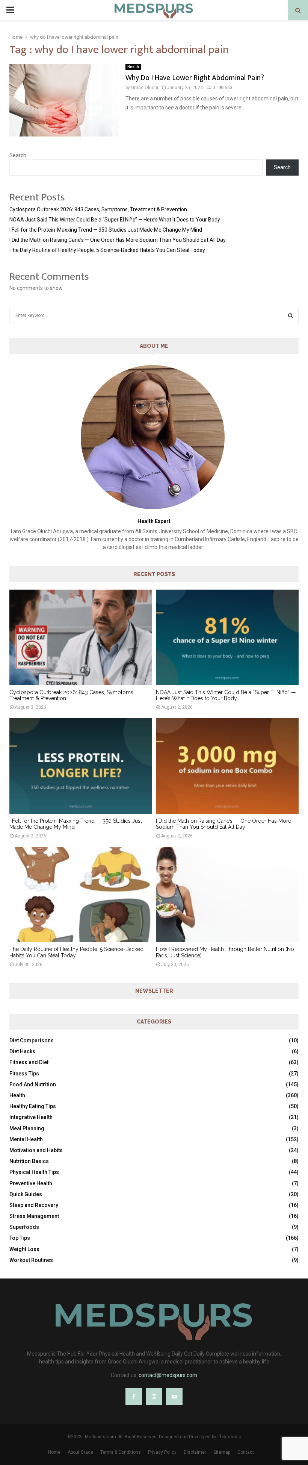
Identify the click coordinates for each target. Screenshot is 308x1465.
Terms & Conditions (120, 1452)
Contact (245, 1452)
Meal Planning (26, 1128)
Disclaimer (195, 1452)
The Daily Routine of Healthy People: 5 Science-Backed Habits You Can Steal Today (107, 250)
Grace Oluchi (144, 87)
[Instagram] (154, 1396)
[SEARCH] (290, 315)
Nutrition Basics (29, 1161)
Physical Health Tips (34, 1172)
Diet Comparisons (31, 1040)
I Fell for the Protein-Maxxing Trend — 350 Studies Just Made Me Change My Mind (105, 230)
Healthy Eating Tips (32, 1106)
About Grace (80, 1452)
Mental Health (26, 1139)
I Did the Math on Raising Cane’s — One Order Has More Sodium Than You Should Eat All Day (117, 240)
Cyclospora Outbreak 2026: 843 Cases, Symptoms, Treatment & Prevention (98, 209)
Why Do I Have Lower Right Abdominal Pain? (194, 77)
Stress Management (34, 1216)
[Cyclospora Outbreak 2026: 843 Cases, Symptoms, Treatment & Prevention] (80, 637)
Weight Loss (24, 1249)
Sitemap (221, 1452)
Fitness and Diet (28, 1062)
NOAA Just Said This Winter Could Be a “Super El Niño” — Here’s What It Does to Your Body (114, 220)
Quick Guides (25, 1194)
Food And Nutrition (32, 1084)
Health (133, 67)
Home (54, 1452)
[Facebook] (133, 1396)
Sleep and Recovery (33, 1205)
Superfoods (24, 1227)
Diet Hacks (22, 1051)
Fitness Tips (24, 1074)
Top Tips (19, 1238)
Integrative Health (31, 1117)
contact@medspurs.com (168, 1375)
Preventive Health (30, 1183)
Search (17, 155)
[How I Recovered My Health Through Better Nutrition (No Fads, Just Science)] (227, 894)
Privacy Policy (162, 1452)
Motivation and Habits (36, 1150)
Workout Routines (31, 1260)
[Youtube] (174, 1396)
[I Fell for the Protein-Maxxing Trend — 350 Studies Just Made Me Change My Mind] (80, 765)
